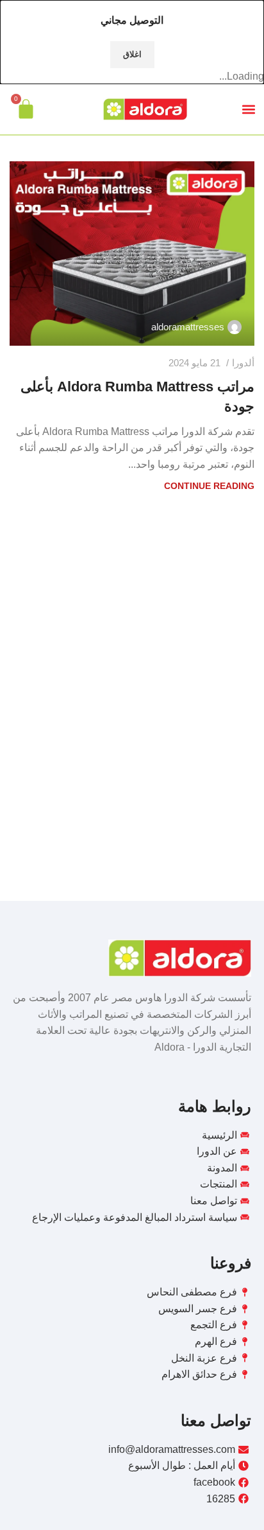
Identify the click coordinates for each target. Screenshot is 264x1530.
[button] (248, 109)
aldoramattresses (187, 326)
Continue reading (209, 486)
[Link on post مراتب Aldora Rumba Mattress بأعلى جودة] (132, 253)
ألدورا (243, 362)
